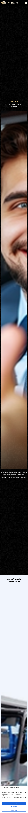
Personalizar (14, 806)
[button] (26, 3)
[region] (14, 799)
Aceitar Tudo (14, 803)
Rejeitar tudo (14, 810)
